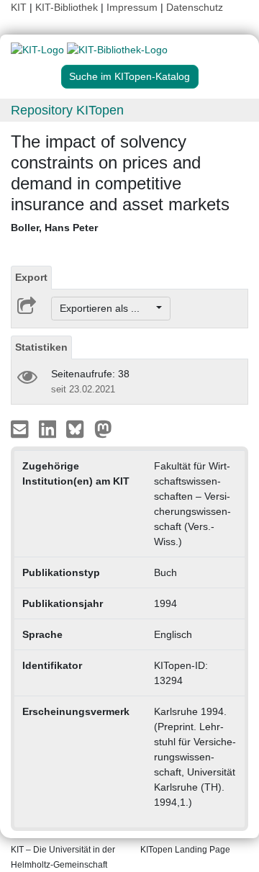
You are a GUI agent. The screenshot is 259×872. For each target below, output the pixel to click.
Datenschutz (194, 7)
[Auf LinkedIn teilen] (49, 428)
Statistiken (41, 347)
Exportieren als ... (107, 308)
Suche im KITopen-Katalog (129, 76)
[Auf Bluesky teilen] (78, 428)
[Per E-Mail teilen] (21, 428)
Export (31, 277)
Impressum (132, 7)
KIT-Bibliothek (68, 7)
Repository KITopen (67, 110)
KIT (19, 7)
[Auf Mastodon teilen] (103, 428)
